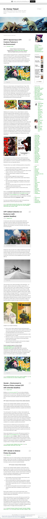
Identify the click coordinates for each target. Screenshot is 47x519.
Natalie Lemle (38, 66)
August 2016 (37, 151)
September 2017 (37, 143)
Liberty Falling (37, 76)
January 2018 (37, 141)
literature (16, 377)
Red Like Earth (37, 56)
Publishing (28, 204)
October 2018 (37, 139)
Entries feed (37, 200)
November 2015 (37, 156)
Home (5, 31)
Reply (16, 206)
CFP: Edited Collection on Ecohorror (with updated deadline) (13, 214)
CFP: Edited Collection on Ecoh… (40, 117)
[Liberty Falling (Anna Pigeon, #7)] (42, 78)
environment (6, 445)
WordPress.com (37, 202)
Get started (33, 1)
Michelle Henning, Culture (39, 74)
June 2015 (36, 162)
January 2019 (37, 137)
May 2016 (36, 152)
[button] (11, 104)
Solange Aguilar (38, 57)
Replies (23, 377)
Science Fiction (6, 205)
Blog (21, 31)
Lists (18, 31)
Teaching (9, 31)
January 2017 (37, 150)
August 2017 (37, 145)
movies (24, 205)
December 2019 (37, 136)
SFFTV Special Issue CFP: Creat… (40, 107)
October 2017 (37, 142)
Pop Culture (25, 204)
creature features (16, 205)
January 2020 (37, 135)
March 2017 (37, 147)
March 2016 (37, 153)
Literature (21, 376)
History (36, 179)
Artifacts (36, 65)
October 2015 (37, 157)
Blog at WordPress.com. (16, 514)
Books (36, 166)
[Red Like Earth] (42, 59)
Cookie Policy (23, 517)
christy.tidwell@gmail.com (14, 194)
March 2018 (37, 140)
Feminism (16, 508)
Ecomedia (9, 204)
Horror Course (37, 182)
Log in (36, 198)
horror (22, 205)
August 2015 (37, 159)
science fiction (6, 206)
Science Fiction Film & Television (21, 50)
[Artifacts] (42, 67)
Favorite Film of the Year (39, 173)
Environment (14, 204)
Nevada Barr (37, 77)
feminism (18, 509)
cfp (7, 204)
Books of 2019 (37, 91)
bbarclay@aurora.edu (24, 193)
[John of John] (42, 63)
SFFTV (10, 206)
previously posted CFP (13, 392)
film (19, 205)
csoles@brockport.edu (8, 348)
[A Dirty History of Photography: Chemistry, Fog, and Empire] (42, 71)
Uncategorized (37, 193)
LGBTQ (36, 183)
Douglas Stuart (38, 61)
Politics (36, 187)
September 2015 (37, 158)
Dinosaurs (36, 170)
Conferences (37, 168)
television (12, 206)
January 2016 (37, 154)
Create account (37, 197)
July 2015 (36, 161)
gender (12, 444)
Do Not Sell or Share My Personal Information (27, 514)
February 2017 (37, 148)
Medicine (36, 186)
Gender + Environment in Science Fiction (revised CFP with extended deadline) (14, 385)
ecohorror (5, 377)
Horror (21, 204)
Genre (19, 204)
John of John (37, 60)
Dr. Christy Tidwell (11, 9)
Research (14, 31)
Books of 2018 (37, 96)
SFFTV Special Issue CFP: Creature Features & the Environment (13, 42)
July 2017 (36, 146)
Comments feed (37, 201)
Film (17, 204)
